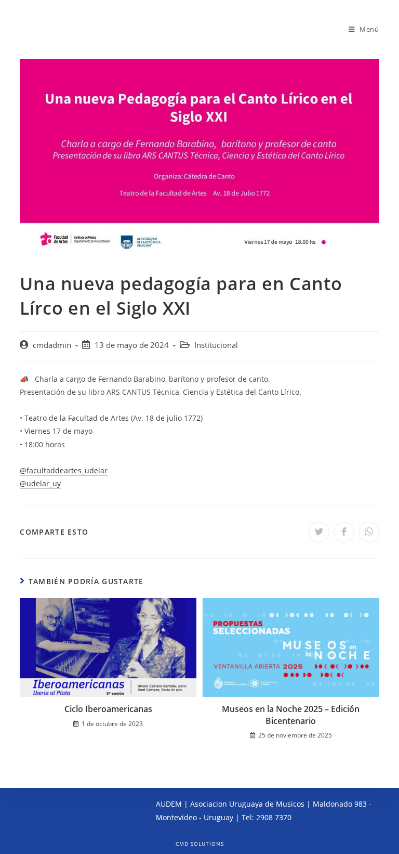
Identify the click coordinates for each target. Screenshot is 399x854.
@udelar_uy (40, 483)
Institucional (216, 345)
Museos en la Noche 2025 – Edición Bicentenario (291, 714)
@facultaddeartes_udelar (64, 470)
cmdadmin (52, 345)
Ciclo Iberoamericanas (108, 709)
